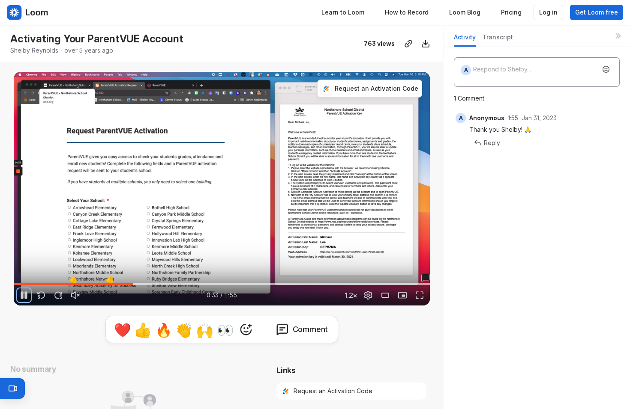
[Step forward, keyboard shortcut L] (58, 295)
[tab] (465, 40)
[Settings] (368, 295)
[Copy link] (408, 43)
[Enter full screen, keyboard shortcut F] (419, 295)
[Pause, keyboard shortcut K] (24, 295)
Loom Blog (464, 12)
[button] (19, 279)
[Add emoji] (606, 69)
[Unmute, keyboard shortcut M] (75, 295)
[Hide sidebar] (618, 36)
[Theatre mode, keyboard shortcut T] (385, 295)
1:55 (513, 118)
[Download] (425, 43)
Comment (310, 329)
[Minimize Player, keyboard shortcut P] (402, 295)
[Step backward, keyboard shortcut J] (41, 295)
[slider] (222, 284)
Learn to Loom (342, 12)
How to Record (407, 12)
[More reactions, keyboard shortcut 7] (246, 329)
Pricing (511, 12)
